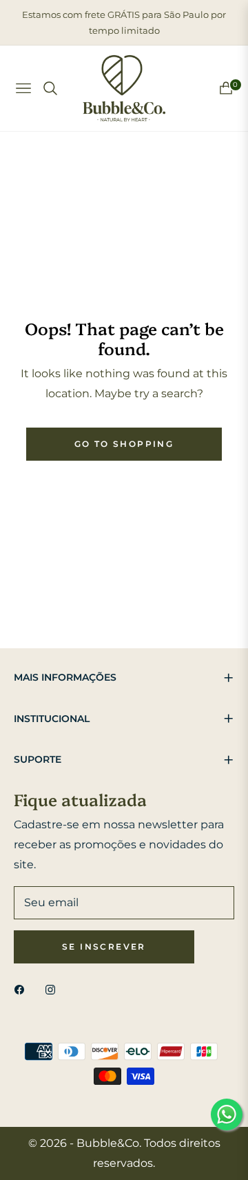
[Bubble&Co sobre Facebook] (23, 990)
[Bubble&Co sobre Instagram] (54, 990)
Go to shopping (124, 444)
